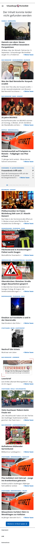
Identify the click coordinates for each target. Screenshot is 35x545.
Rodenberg (5, 168)
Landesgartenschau (19, 425)
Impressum (4, 530)
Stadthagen (5, 328)
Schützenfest (20, 328)
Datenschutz (5, 542)
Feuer (23, 228)
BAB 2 (23, 296)
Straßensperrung (18, 260)
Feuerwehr (16, 228)
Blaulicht (25, 457)
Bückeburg (5, 189)
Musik (13, 328)
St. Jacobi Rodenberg (17, 168)
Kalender (27, 60)
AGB (2, 536)
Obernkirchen (6, 260)
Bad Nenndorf (6, 60)
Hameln (4, 21)
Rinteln (4, 130)
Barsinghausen (6, 296)
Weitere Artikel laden (17, 524)
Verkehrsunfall (13, 130)
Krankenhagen (6, 228)
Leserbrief (15, 357)
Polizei (24, 491)
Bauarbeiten (30, 260)
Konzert (20, 96)
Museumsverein (17, 60)
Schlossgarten (21, 389)
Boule (13, 389)
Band (14, 96)
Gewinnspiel (12, 21)
